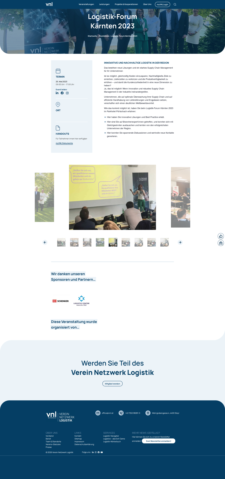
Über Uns (147, 4)
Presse (49, 447)
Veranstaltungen (86, 4)
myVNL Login (162, 4)
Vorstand (49, 436)
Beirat (48, 438)
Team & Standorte (53, 441)
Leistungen (104, 4)
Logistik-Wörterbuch (112, 441)
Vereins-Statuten (53, 444)
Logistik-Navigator (111, 436)
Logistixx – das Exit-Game (114, 438)
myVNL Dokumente (64, 143)
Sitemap (78, 438)
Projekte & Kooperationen (126, 4)
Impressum (79, 441)
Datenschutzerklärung (84, 444)
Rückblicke (104, 36)
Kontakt (78, 436)
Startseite (92, 36)
